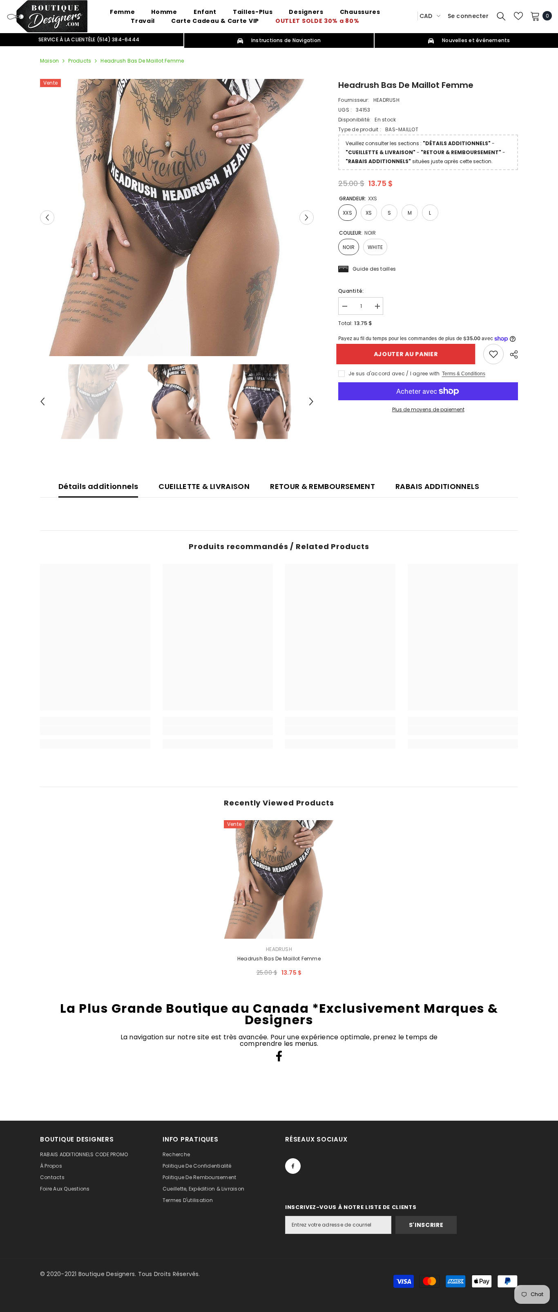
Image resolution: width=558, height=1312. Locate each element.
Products (79, 60)
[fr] (408, 16)
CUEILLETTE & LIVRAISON (204, 486)
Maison (49, 60)
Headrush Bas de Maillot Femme (279, 958)
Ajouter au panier (408, 354)
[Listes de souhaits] (518, 15)
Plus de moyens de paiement (428, 409)
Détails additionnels (98, 486)
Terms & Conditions (463, 374)
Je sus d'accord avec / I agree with (394, 373)
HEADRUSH (386, 99)
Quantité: (351, 290)
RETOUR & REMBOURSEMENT (322, 486)
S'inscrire (426, 1225)
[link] (493, 354)
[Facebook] (279, 1056)
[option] (177, 217)
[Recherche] (501, 16)
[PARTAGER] (511, 354)
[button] (47, 217)
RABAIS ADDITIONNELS (437, 486)
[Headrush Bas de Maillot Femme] (279, 879)
